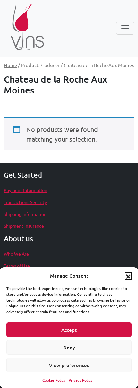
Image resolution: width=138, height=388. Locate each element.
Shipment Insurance (24, 226)
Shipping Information (25, 214)
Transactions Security (25, 202)
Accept (69, 330)
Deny (69, 347)
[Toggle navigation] (125, 28)
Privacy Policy (80, 380)
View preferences (69, 365)
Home (10, 65)
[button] (128, 275)
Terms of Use (17, 266)
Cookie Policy (53, 380)
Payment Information (25, 190)
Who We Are (16, 254)
